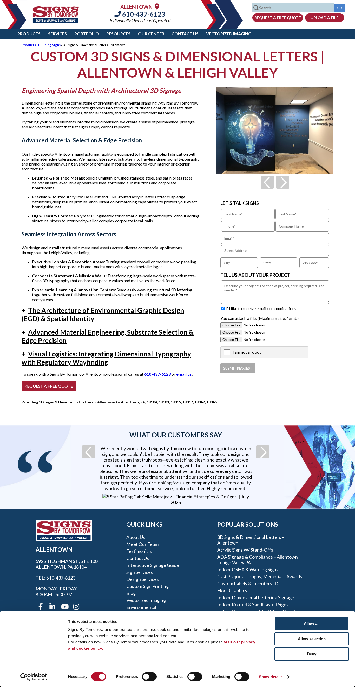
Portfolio (86, 33)
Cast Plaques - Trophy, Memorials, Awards (259, 576)
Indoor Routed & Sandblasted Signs (252, 604)
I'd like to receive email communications (261, 308)
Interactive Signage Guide (152, 565)
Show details (270, 677)
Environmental (141, 607)
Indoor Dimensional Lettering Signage (255, 597)
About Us (135, 537)
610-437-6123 (143, 14)
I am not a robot (247, 351)
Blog (131, 593)
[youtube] (64, 607)
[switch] (149, 676)
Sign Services (139, 572)
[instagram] (76, 607)
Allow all (311, 623)
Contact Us (185, 33)
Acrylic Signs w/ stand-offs (245, 550)
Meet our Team (142, 544)
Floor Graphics (232, 590)
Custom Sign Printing (147, 586)
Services (57, 33)
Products (29, 33)
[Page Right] (282, 182)
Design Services (142, 579)
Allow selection (312, 639)
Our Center (151, 33)
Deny (311, 654)
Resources (118, 33)
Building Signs (49, 45)
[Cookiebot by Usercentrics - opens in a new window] (33, 677)
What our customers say (175, 435)
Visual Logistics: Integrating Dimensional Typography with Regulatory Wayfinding (106, 358)
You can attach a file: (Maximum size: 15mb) (259, 318)
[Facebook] (40, 607)
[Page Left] (267, 182)
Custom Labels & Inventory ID (247, 583)
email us (184, 374)
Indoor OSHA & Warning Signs (247, 569)
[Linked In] (52, 607)
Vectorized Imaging (228, 33)
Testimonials (139, 551)
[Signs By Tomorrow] (55, 21)
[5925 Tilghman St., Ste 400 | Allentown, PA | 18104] (157, 6)
